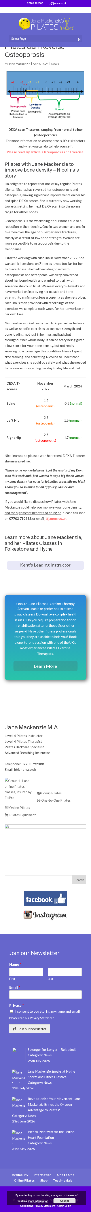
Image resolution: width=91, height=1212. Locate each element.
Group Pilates (51, 793)
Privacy (16, 1005)
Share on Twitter (20, 703)
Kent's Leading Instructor (45, 564)
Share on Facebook (10, 703)
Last (50, 978)
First (12, 978)
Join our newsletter (32, 1029)
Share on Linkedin (31, 703)
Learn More (45, 666)
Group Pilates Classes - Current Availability (45, 579)
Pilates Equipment (22, 815)
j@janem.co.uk (55, 518)
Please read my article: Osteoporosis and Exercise (45, 152)
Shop (43, 1180)
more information (38, 1201)
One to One (65, 1174)
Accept (64, 1201)
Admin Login (64, 1205)
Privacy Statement (45, 1205)
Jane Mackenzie (19, 63)
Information (42, 1174)
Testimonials (62, 1180)
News (55, 63)
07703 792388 (32, 764)
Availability (20, 1174)
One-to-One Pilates (56, 800)
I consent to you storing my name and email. (47, 1011)
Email (14, 987)
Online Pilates (19, 808)
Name (15, 964)
